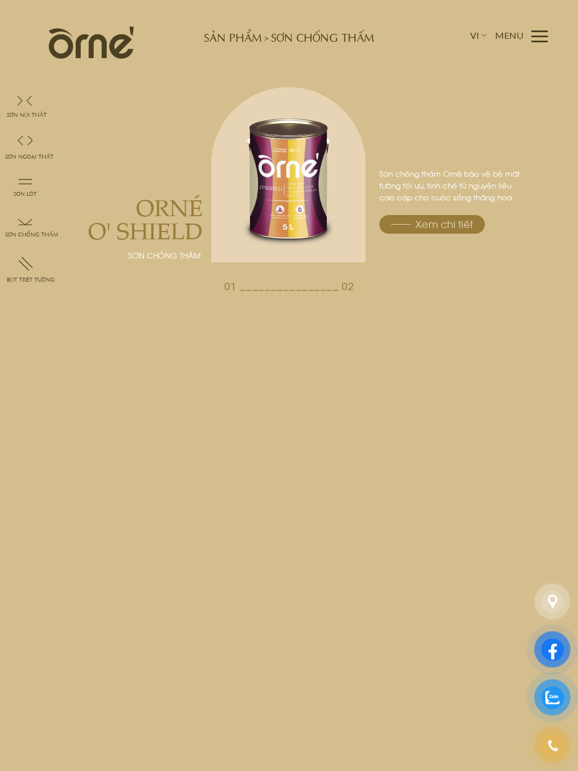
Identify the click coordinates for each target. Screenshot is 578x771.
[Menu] (522, 36)
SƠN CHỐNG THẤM (31, 234)
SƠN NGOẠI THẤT (29, 156)
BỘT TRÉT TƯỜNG (31, 279)
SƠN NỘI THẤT (27, 114)
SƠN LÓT (25, 193)
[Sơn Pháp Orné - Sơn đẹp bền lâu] (91, 43)
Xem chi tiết (444, 224)
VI (475, 35)
